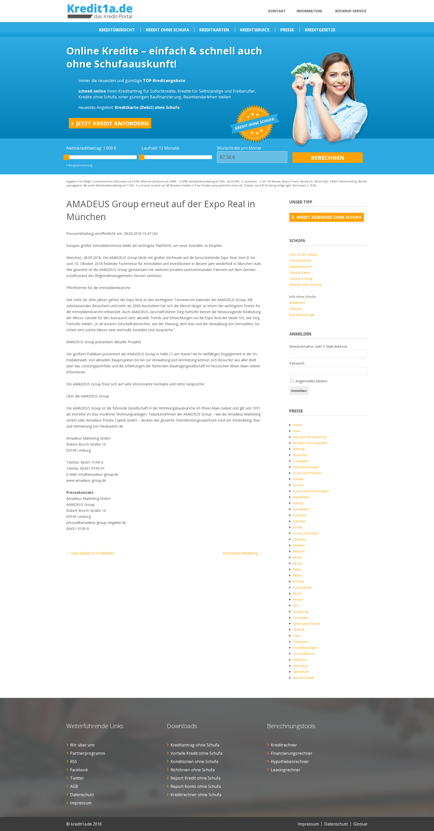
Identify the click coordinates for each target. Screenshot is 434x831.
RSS (73, 761)
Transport (300, 641)
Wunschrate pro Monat (239, 148)
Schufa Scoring (300, 278)
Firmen (298, 485)
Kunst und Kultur (305, 533)
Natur (297, 569)
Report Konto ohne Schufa (196, 786)
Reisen (298, 599)
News (297, 575)
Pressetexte (302, 587)
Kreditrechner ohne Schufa (196, 794)
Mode (297, 557)
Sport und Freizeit (306, 623)
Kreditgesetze (320, 30)
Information (309, 11)
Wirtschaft (301, 671)
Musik (297, 563)
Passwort (297, 363)
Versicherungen (305, 647)
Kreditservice (254, 30)
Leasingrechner (285, 770)
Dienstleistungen (306, 467)
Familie (298, 479)
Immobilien (301, 509)
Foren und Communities (311, 491)
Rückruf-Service (350, 11)
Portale (298, 581)
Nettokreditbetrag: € (91, 148)
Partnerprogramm (87, 753)
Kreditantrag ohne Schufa (195, 745)
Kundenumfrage (301, 314)
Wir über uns (82, 745)
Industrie (300, 515)
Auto (296, 431)
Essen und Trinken (307, 473)
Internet (299, 521)
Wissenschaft (303, 677)
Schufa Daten (299, 272)
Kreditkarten (214, 30)
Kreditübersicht (117, 30)
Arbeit (297, 425)
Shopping (300, 611)
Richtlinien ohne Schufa (193, 770)
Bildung (298, 449)
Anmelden (299, 390)
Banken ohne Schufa (305, 284)
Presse (287, 30)
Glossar (360, 824)
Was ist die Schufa (303, 254)
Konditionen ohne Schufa (194, 761)
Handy (298, 503)
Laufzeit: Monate (160, 148)
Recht (297, 593)
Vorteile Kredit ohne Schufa (196, 753)
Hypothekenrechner (290, 761)
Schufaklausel (300, 260)
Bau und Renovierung (309, 437)
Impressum (80, 803)
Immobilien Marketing (242, 553)
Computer (300, 461)
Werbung (300, 665)
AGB (74, 786)
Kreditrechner (284, 745)
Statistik (295, 308)
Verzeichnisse (304, 653)
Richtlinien (297, 302)
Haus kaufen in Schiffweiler (90, 553)
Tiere (297, 635)
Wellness (300, 659)
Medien (299, 545)
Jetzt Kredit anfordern (112, 123)
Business (300, 455)
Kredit (297, 527)
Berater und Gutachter (310, 443)
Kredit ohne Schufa (167, 30)
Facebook (79, 770)
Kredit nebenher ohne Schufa (329, 217)
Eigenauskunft (300, 266)
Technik (299, 629)
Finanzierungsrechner (291, 753)
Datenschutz (82, 794)
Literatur (299, 539)
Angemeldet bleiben (311, 381)
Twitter (77, 778)
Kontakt (277, 11)
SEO (296, 605)
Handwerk (301, 497)
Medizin (299, 551)
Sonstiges (300, 617)
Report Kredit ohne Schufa (196, 778)
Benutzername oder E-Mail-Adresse (318, 346)
